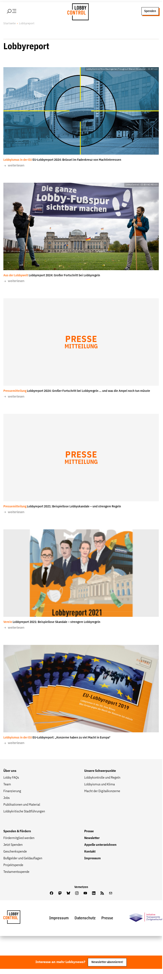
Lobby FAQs (11, 777)
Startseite (9, 23)
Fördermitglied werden (18, 838)
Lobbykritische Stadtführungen (24, 811)
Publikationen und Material (21, 804)
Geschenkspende (15, 851)
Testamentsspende (16, 872)
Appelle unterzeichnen (100, 845)
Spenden (150, 11)
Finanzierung (12, 791)
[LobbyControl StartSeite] (18, 918)
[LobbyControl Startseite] (77, 11)
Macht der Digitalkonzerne (102, 791)
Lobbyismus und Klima (99, 784)
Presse (89, 831)
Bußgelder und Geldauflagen (22, 858)
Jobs (6, 798)
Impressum (92, 858)
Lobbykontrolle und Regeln (102, 777)
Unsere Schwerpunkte (100, 771)
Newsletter (92, 838)
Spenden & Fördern (17, 831)
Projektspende (13, 865)
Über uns (9, 771)
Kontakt (89, 851)
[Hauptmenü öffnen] (17, 11)
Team (7, 784)
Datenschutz (85, 918)
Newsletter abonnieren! (107, 962)
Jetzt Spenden (13, 845)
